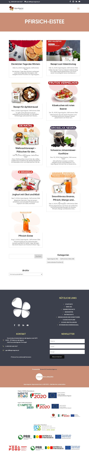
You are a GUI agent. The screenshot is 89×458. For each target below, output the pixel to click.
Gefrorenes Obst (31, 68)
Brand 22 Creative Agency (48, 369)
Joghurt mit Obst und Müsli (26, 195)
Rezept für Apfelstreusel (25, 107)
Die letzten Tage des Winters (25, 64)
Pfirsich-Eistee (26, 236)
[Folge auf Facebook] (14, 325)
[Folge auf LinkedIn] (23, 325)
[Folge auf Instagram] (19, 325)
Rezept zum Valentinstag (63, 64)
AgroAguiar (26, 68)
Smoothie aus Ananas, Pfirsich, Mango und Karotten (63, 200)
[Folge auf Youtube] (27, 325)
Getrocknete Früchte (55, 262)
